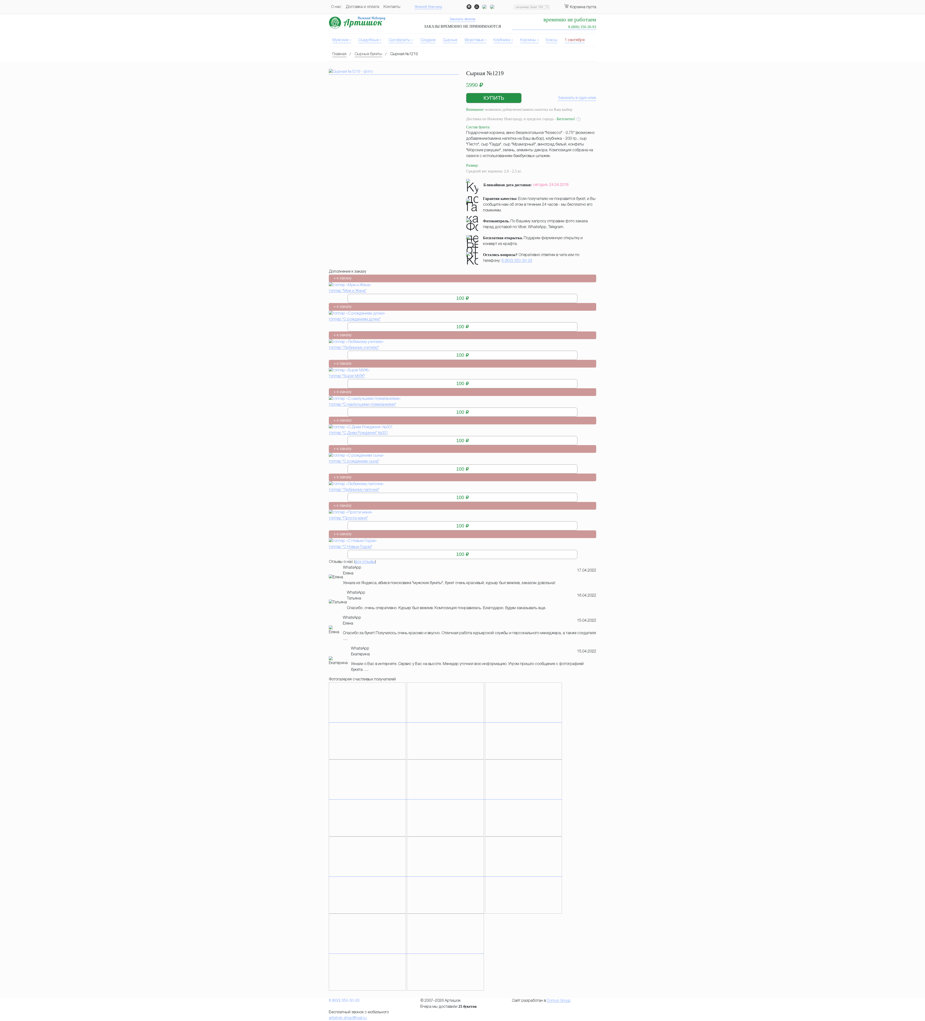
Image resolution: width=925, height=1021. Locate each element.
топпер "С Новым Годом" (350, 547)
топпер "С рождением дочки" (355, 319)
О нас (336, 7)
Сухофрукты (399, 40)
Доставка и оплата (362, 7)
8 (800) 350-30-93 (517, 261)
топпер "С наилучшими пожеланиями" (362, 404)
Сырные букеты (368, 54)
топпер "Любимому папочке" (354, 490)
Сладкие (428, 40)
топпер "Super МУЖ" (347, 376)
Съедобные (368, 40)
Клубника (502, 40)
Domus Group (559, 1000)
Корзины (528, 40)
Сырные (450, 40)
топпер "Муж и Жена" (347, 291)
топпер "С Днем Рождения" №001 (358, 433)
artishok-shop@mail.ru (348, 1018)
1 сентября (575, 40)
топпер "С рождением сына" (354, 461)
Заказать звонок (462, 19)
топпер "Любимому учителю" (354, 347)
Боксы (551, 40)
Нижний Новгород (428, 6)
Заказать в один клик (577, 98)
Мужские (340, 40)
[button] (494, 98)
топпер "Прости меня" (348, 518)
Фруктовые (474, 40)
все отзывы (365, 562)
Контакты (391, 7)
